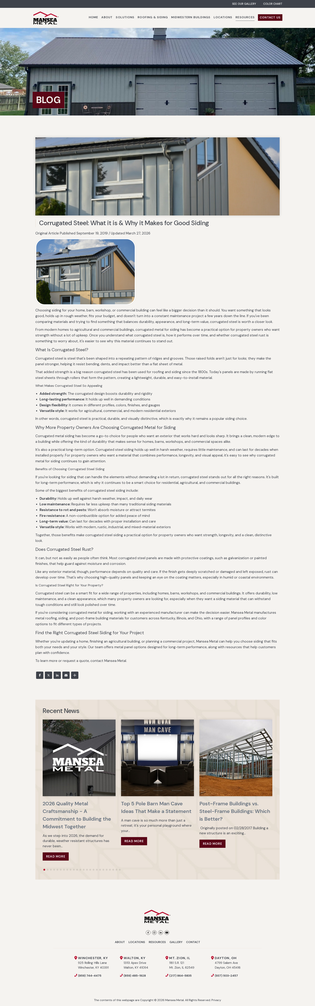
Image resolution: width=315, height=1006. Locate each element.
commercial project (179, 641)
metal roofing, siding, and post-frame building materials (79, 618)
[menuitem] (93, 18)
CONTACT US (270, 17)
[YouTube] (166, 932)
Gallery (176, 942)
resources (233, 647)
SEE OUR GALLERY (244, 4)
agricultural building (124, 641)
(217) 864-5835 (180, 976)
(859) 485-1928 (135, 976)
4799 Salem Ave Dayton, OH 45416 (227, 963)
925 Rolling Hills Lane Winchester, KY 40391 (93, 963)
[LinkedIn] (160, 932)
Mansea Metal (242, 612)
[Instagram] (154, 932)
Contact (193, 942)
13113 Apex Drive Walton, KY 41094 (136, 963)
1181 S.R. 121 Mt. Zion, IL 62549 (181, 963)
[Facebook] (148, 932)
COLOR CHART (272, 4)
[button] (39, 675)
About (120, 942)
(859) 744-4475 (89, 976)
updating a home (74, 641)
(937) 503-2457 (226, 976)
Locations (137, 942)
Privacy (216, 1000)
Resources (157, 942)
